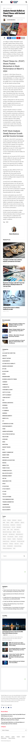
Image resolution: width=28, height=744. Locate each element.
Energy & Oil (5, 418)
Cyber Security (6, 397)
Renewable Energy (7, 475)
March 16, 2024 (6, 263)
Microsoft (5, 534)
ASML (12, 522)
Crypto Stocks (6, 392)
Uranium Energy (17, 546)
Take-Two (17, 543)
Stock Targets (6, 488)
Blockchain (5, 371)
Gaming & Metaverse (7, 431)
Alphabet (14, 520)
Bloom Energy (6, 524)
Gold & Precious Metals (8, 434)
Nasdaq (4, 462)
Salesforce (5, 543)
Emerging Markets (7, 415)
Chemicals (5, 384)
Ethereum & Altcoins (7, 423)
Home (4, 8)
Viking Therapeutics (7, 548)
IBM (8, 529)
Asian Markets (6, 361)
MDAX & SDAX (5, 457)
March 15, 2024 (6, 288)
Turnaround (5, 504)
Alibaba (9, 520)
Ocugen (21, 536)
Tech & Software (6, 496)
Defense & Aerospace (7, 402)
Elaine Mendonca (11, 19)
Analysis (4, 355)
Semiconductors (6, 481)
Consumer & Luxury (7, 389)
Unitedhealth (10, 546)
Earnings (4, 413)
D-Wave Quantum (6, 527)
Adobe (4, 520)
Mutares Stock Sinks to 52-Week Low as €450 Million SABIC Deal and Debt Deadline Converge (17, 325)
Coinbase (19, 524)
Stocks (4, 491)
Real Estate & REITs (7, 473)
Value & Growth (6, 509)
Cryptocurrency (6, 394)
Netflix (4, 536)
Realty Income (6, 541)
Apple (8, 522)
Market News (5, 454)
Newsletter (5, 465)
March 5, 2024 (20, 19)
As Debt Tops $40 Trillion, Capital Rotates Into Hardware (14, 601)
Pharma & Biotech (7, 470)
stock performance (7, 78)
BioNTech (17, 522)
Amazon (19, 520)
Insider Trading (6, 447)
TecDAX (4, 494)
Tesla (21, 543)
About (2, 736)
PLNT (7, 222)
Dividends (4, 405)
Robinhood (13, 541)
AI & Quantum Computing (8, 353)
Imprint (23, 736)
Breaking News (9, 8)
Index (3, 441)
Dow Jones (5, 408)
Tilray (4, 546)
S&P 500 (4, 478)
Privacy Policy (3, 738)
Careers (13, 736)
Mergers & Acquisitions (8, 460)
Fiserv (4, 529)
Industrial (5, 444)
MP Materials (11, 534)
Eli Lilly (13, 527)
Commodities (5, 387)
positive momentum (16, 76)
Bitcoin (4, 368)
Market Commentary (7, 452)
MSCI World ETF (19, 534)
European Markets (7, 426)
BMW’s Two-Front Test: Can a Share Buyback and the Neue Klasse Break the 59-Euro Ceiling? (17, 644)
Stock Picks (5, 486)
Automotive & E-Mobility (8, 363)
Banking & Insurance (7, 366)
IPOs (3, 449)
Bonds (4, 374)
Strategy (11, 543)
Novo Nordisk (10, 536)
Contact (18, 736)
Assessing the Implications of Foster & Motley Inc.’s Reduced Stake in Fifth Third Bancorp (17, 342)
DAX (3, 400)
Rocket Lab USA (20, 541)
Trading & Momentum (8, 501)
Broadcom (13, 524)
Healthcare (5, 436)
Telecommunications (8, 499)
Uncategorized (6, 507)
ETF (3, 421)
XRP (14, 548)
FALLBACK (19, 527)
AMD (4, 522)
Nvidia (16, 536)
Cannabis (4, 381)
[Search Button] (24, 556)
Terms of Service (11, 738)
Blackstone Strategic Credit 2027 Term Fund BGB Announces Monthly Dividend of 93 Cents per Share (13, 284)
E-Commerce (5, 410)
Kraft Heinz (16, 529)
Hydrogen (4, 439)
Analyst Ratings (6, 358)
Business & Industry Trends (9, 379)
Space (3, 483)
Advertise (7, 736)
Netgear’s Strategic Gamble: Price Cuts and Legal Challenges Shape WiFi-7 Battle (17, 331)
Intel (12, 529)
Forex (3, 428)
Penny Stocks (6, 468)
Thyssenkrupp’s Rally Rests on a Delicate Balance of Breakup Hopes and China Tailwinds (17, 650)
